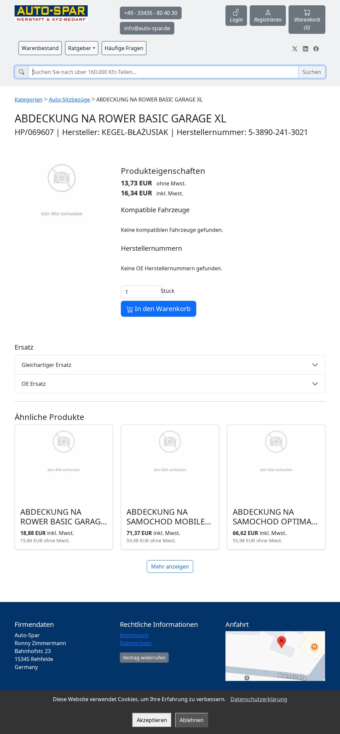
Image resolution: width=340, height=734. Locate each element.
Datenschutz (136, 643)
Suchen (311, 72)
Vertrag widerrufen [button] (144, 657)
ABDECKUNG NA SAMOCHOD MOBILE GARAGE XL (166, 521)
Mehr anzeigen (170, 566)
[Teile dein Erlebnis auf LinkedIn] (305, 48)
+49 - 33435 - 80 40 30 (150, 13)
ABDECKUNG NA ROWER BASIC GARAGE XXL (62, 521)
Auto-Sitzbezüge (69, 99)
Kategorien (28, 99)
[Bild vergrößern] (62, 199)
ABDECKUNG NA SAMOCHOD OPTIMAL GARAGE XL (274, 521)
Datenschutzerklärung (258, 699)
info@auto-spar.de (147, 28)
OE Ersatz (34, 383)
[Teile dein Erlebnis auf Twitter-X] (295, 48)
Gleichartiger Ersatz (46, 364)
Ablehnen (192, 720)
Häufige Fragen (124, 48)
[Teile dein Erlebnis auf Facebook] (316, 48)
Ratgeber (79, 48)
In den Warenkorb (162, 308)
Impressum (134, 635)
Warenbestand (40, 48)
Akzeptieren (152, 720)
